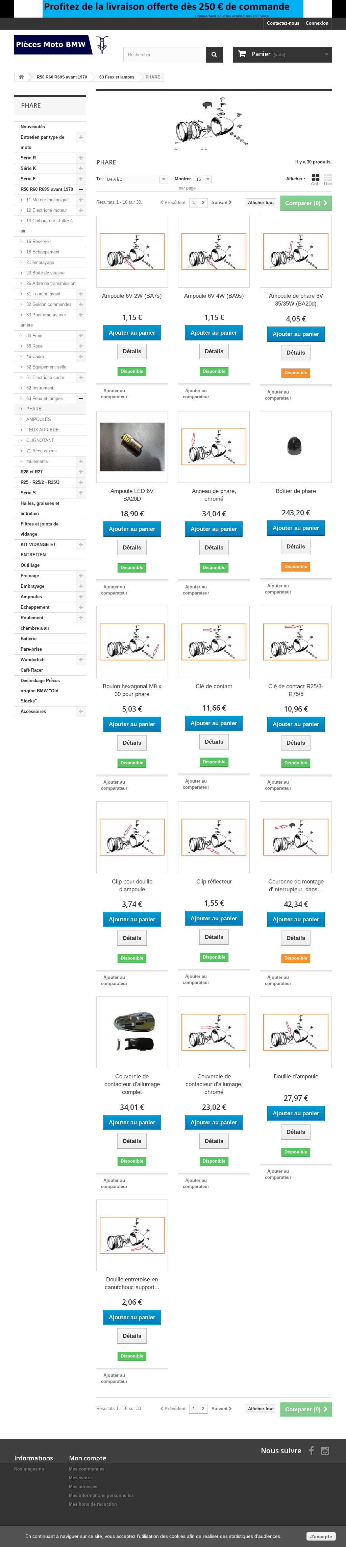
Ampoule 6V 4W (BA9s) (214, 296)
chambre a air (35, 628)
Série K (28, 168)
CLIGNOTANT (39, 440)
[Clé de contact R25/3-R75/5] (295, 641)
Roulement (32, 617)
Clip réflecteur (214, 881)
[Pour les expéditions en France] (173, 9)
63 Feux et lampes (44, 398)
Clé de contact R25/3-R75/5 (295, 690)
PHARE (33, 408)
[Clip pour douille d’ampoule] (132, 837)
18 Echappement (42, 251)
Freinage (30, 575)
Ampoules (31, 596)
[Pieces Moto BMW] (63, 44)
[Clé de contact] (213, 641)
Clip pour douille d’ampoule (132, 885)
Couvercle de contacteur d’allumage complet (132, 1084)
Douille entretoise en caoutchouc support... (132, 1283)
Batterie (28, 638)
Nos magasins (29, 1469)
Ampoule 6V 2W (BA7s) (132, 296)
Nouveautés (33, 126)
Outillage (30, 565)
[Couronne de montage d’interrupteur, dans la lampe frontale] (295, 837)
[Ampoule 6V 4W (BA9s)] (213, 251)
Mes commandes (86, 1469)
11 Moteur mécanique (47, 199)
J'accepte (321, 1536)
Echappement (35, 607)
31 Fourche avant (42, 293)
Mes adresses (83, 1486)
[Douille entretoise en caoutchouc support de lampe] (132, 1235)
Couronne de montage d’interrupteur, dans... (296, 885)
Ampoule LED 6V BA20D (131, 495)
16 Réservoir (38, 241)
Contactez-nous (283, 23)
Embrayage (32, 586)
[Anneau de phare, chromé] (213, 446)
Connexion (317, 23)
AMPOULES (38, 419)
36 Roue (34, 346)
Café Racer (32, 670)
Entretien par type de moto (42, 142)
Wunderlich (33, 659)
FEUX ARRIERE (42, 429)
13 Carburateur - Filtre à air (47, 225)
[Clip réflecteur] (213, 837)
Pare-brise (31, 649)
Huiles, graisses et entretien (40, 508)
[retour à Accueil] (21, 77)
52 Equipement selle (45, 366)
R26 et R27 (32, 471)
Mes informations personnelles (101, 1495)
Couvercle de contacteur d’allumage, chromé (214, 1084)
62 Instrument (39, 387)
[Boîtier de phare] (295, 446)
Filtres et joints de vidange (39, 529)
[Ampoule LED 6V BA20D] (132, 446)
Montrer (183, 178)
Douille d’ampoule (296, 1076)
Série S (28, 492)
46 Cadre (34, 356)
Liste (328, 184)
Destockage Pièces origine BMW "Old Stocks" (40, 690)
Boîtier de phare (296, 491)
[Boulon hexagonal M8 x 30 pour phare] (132, 641)
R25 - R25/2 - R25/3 (40, 482)
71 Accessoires (41, 450)
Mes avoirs (80, 1477)
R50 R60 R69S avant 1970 (47, 189)
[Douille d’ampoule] (295, 1032)
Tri (99, 178)
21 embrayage (39, 262)
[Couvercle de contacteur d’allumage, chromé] (213, 1032)
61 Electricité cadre (44, 377)
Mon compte (87, 1458)
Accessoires (33, 711)
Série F (28, 178)
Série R (28, 157)
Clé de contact (214, 686)
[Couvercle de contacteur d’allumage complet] (132, 1032)
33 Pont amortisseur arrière (43, 320)
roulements (36, 461)
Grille (315, 184)
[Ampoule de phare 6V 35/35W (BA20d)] (295, 251)
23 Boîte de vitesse (45, 272)
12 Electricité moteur (46, 210)
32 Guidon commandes (48, 304)
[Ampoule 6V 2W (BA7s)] (132, 251)
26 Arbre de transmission (50, 283)
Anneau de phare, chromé (214, 495)
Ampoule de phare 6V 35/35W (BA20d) (296, 300)
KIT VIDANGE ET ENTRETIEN (38, 549)
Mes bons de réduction (93, 1504)
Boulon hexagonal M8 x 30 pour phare (132, 690)
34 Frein (33, 335)
